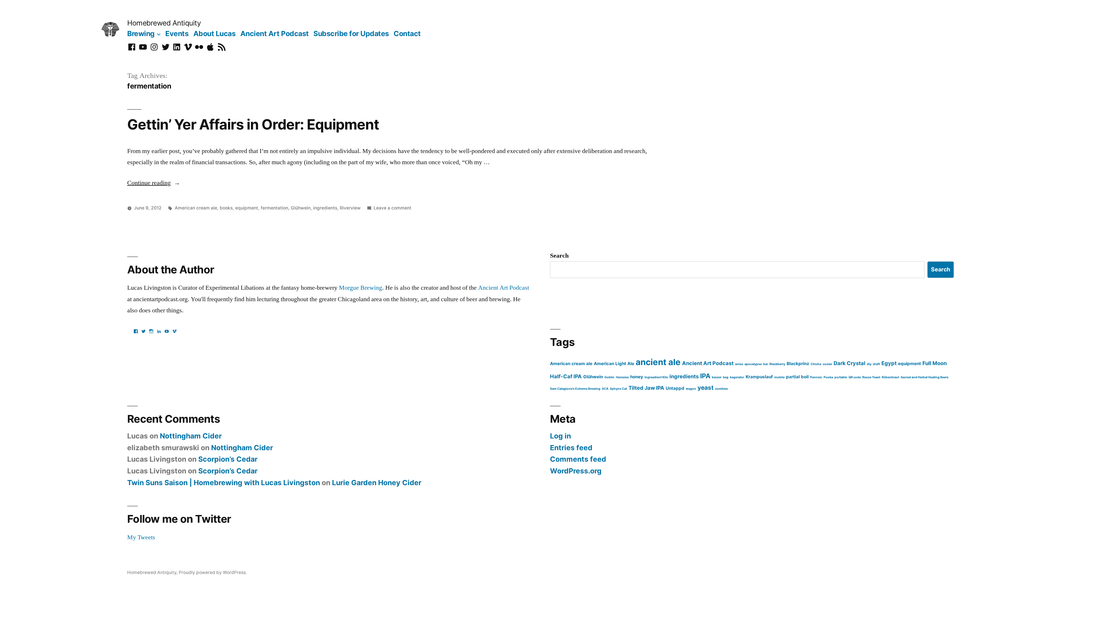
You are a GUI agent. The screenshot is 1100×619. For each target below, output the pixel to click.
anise (739, 364)
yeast (706, 387)
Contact (407, 33)
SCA (605, 389)
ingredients (325, 208)
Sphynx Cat (618, 389)
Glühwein (301, 208)
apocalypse (753, 364)
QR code (854, 377)
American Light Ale (614, 363)
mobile (779, 377)
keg (725, 377)
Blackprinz (798, 363)
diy (869, 364)
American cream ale (196, 208)
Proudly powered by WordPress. (213, 572)
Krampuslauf (759, 376)
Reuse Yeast (871, 377)
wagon (691, 389)
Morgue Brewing (360, 288)
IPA (705, 376)
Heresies (622, 377)
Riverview (350, 208)
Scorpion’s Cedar (228, 459)
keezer (717, 377)
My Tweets (141, 537)
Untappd (675, 388)
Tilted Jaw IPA (646, 388)
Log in (560, 436)
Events (176, 33)
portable (840, 377)
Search (559, 256)
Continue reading (153, 183)
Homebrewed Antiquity (164, 23)
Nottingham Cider (191, 436)
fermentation (274, 208)
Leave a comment (392, 208)
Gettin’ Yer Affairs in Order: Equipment (253, 124)
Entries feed (571, 447)
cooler (827, 364)
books (226, 208)
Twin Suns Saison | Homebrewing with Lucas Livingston (223, 482)
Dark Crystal (849, 363)
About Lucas (214, 33)
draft (876, 364)
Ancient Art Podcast (274, 33)
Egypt (889, 363)
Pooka (828, 377)
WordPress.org (576, 471)
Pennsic (816, 377)
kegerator (737, 377)
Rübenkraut (890, 377)
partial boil (797, 376)
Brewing (141, 33)
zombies (721, 389)
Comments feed (578, 459)
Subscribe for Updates (351, 33)
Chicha (816, 364)
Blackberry (777, 364)
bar (765, 364)
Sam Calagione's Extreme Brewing (575, 389)
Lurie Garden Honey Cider (376, 482)
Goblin (609, 377)
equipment (246, 208)
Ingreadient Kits (656, 377)
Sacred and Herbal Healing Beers (924, 377)
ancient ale (658, 362)
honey (636, 376)
